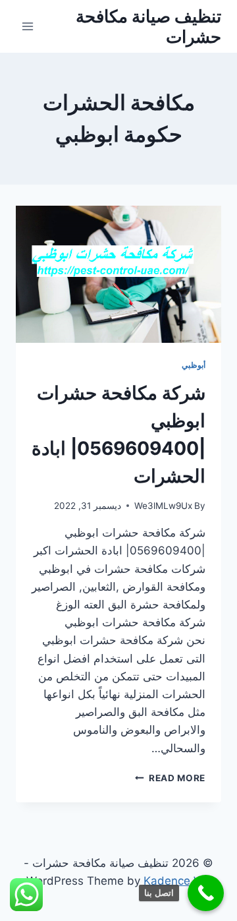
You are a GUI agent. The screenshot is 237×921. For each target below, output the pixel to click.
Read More (170, 778)
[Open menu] (28, 26)
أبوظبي (193, 365)
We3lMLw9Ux (163, 505)
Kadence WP (177, 880)
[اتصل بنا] (206, 893)
